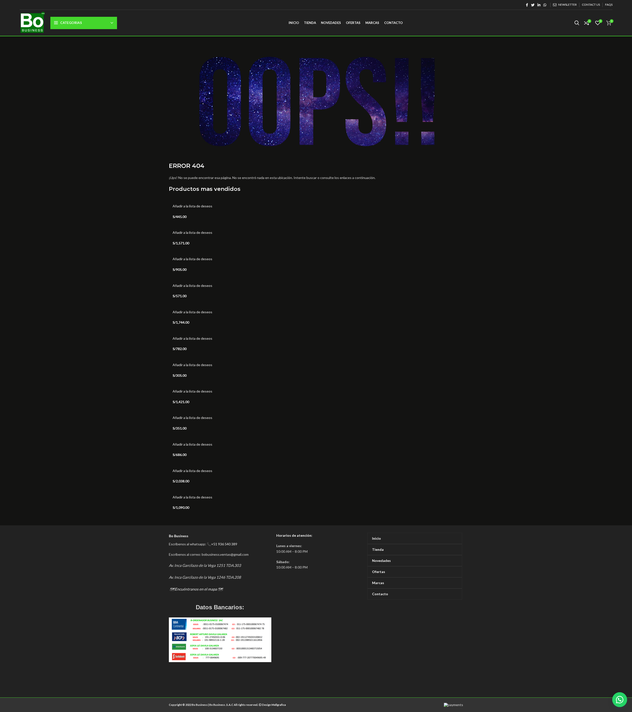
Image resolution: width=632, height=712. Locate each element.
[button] (619, 699)
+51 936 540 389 (224, 544)
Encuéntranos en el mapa (196, 589)
